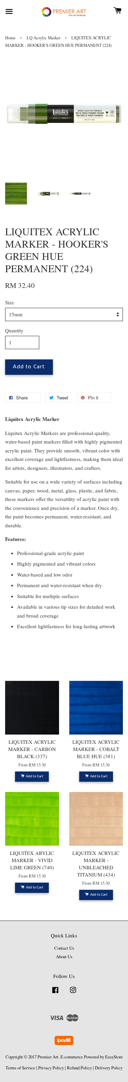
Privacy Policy (51, 1068)
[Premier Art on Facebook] (55, 993)
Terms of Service (20, 1068)
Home (10, 38)
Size (9, 302)
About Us (64, 957)
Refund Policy (79, 1068)
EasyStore (114, 1057)
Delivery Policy (109, 1068)
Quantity (14, 330)
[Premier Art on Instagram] (73, 993)
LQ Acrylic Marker (43, 38)
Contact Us (64, 948)
